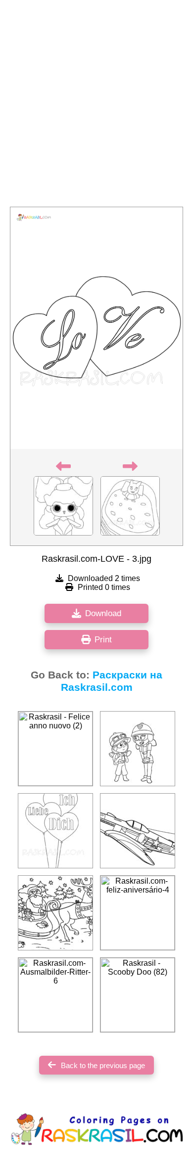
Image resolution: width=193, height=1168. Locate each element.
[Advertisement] (96, 106)
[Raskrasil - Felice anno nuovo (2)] (55, 748)
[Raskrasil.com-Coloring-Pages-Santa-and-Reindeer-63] (55, 912)
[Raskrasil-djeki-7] (137, 748)
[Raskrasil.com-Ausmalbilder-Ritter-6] (55, 995)
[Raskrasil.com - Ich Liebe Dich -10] (55, 830)
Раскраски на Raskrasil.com (112, 681)
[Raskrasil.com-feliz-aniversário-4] (137, 912)
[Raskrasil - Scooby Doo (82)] (137, 995)
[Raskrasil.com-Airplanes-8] (137, 830)
